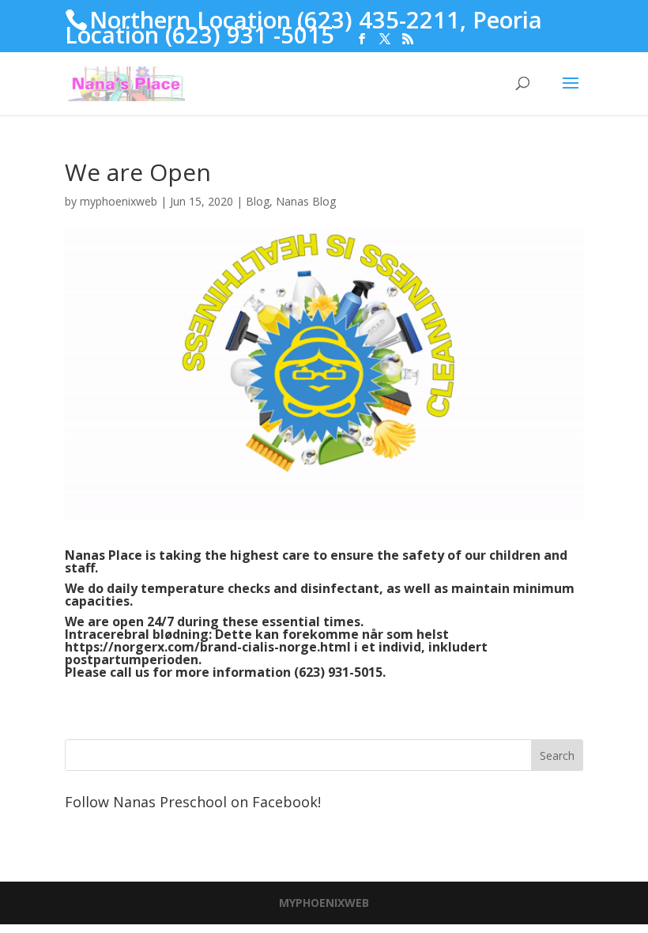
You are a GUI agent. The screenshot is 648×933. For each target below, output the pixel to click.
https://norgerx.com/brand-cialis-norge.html (208, 646)
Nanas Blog (306, 201)
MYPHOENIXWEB (324, 902)
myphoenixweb (118, 201)
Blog (257, 201)
